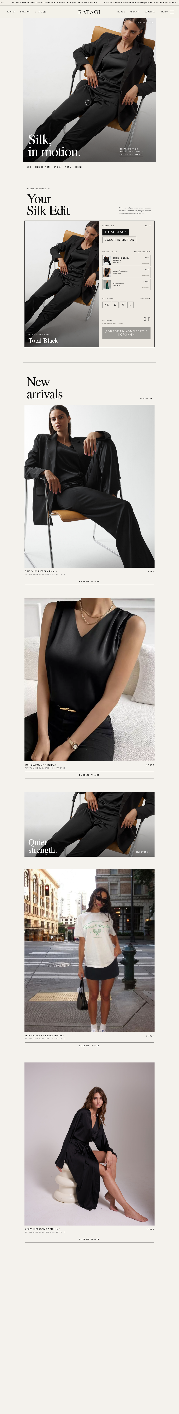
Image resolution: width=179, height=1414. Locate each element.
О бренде (40, 12)
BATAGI (89, 12)
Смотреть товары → (131, 154)
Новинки (10, 12)
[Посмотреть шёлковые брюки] (87, 102)
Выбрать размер (89, 581)
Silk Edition (42, 167)
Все (29, 167)
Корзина (150, 12)
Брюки (58, 167)
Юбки (78, 167)
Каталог (25, 12)
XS (107, 304)
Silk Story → (143, 852)
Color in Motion (119, 239)
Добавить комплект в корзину (126, 333)
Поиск (121, 12)
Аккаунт (135, 12)
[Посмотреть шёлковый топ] (98, 74)
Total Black (116, 232)
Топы (68, 167)
